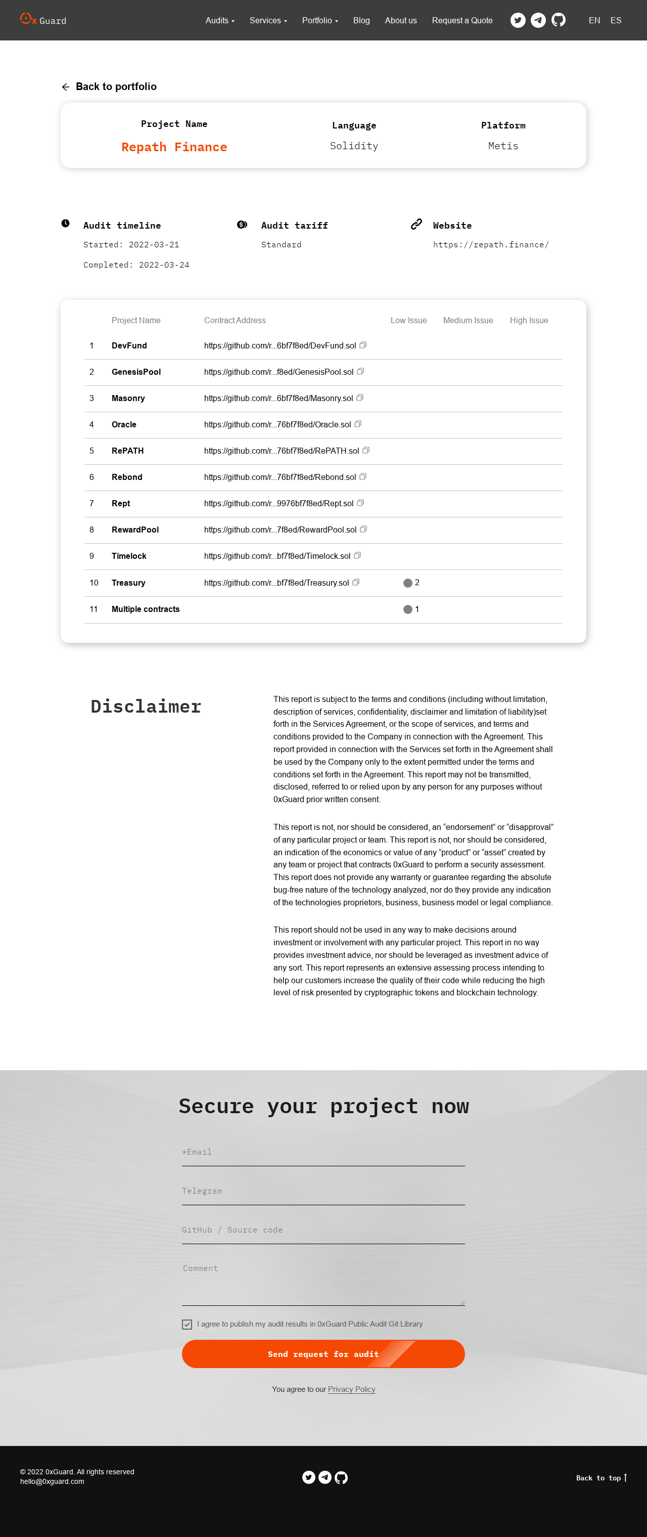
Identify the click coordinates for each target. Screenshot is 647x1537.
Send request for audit (323, 1354)
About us (401, 20)
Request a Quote (462, 20)
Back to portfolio (116, 86)
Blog (361, 20)
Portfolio (317, 20)
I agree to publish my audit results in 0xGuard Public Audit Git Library (310, 1324)
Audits (217, 20)
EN (594, 20)
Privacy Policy (352, 1389)
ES (616, 20)
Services (265, 20)
